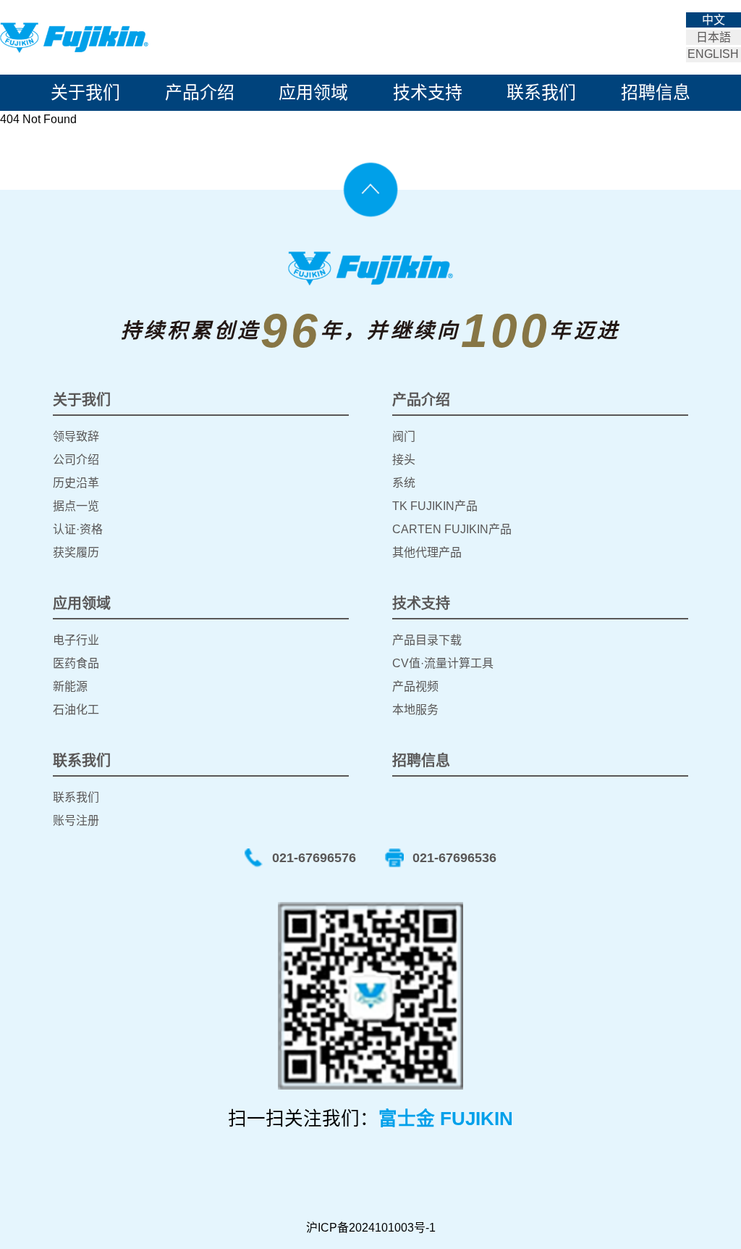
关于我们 (85, 92)
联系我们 (541, 92)
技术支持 (427, 92)
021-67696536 (454, 858)
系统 (403, 483)
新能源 (70, 686)
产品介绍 (199, 92)
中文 (713, 20)
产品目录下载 (427, 640)
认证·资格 (78, 529)
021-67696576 (314, 858)
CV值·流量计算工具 (443, 663)
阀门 (403, 436)
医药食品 (76, 663)
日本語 (713, 37)
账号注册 (76, 820)
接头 (403, 460)
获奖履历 (76, 552)
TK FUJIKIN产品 (435, 506)
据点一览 (76, 506)
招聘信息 (655, 92)
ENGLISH (713, 54)
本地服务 (415, 709)
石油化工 (76, 709)
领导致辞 (76, 436)
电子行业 (76, 640)
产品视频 (415, 686)
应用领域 (313, 92)
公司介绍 (76, 460)
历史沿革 (76, 483)
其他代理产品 (427, 552)
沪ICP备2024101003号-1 (371, 1227)
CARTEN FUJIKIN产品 (452, 529)
